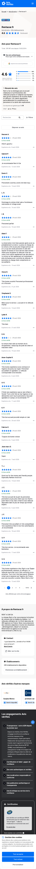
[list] (18, 696)
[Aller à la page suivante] (31, 588)
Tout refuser (18, 859)
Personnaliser (18, 865)
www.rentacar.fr (9, 644)
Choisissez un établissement (16, 670)
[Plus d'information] (23, 833)
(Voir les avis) (24, 33)
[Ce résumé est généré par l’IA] (23, 105)
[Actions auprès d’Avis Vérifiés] (33, 147)
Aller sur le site (13, 651)
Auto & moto (13, 11)
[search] (19, 118)
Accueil (4, 11)
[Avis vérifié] (2, 140)
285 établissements (17, 30)
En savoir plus (10, 827)
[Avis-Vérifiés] (8, 3)
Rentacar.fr (22, 11)
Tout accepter (18, 854)
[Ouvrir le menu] (32, 4)
